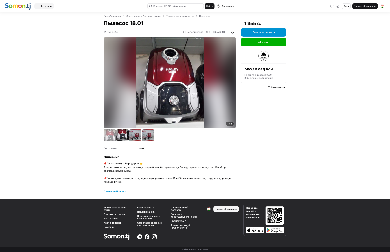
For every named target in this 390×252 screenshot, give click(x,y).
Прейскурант (178, 221)
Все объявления (112, 16)
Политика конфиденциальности (184, 215)
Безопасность (145, 207)
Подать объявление (365, 6)
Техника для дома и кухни (180, 16)
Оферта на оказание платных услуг (149, 224)
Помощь (109, 227)
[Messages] (337, 6)
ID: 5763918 (219, 32)
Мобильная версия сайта (115, 208)
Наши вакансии (146, 212)
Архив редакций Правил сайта (180, 226)
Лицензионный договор (179, 208)
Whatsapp (263, 42)
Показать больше (115, 191)
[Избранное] (332, 6)
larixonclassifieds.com (195, 249)
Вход (346, 6)
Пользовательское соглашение (148, 217)
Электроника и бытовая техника (143, 16)
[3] (135, 135)
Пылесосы (204, 16)
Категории (46, 6)
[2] (122, 135)
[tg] (382, 6)
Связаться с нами (114, 214)
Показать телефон (263, 32)
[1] (110, 135)
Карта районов (113, 223)
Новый (141, 148)
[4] (148, 135)
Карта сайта (111, 218)
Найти (209, 6)
